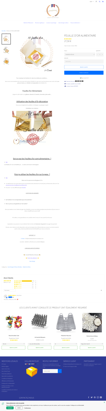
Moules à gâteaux (40, 22)
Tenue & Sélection (75, 22)
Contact (23, 238)
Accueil (4, 31)
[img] (12, 295)
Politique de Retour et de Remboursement (7, 386)
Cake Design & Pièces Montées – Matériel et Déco (19, 267)
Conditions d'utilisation (7, 378)
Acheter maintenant (84, 72)
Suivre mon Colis (6, 369)
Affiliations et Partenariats (8, 381)
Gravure (66, 58)
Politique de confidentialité (77, 405)
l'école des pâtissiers (7, 373)
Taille (65, 50)
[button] (67, 39)
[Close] (104, 402)
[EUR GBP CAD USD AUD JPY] (91, 2)
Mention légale (5, 366)
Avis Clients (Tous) (6, 371)
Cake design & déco (63, 22)
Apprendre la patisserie (7, 376)
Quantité (98, 50)
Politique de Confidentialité (8, 383)
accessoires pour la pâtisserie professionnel (16, 185)
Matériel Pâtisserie (28, 22)
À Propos (4, 364)
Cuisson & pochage (51, 22)
